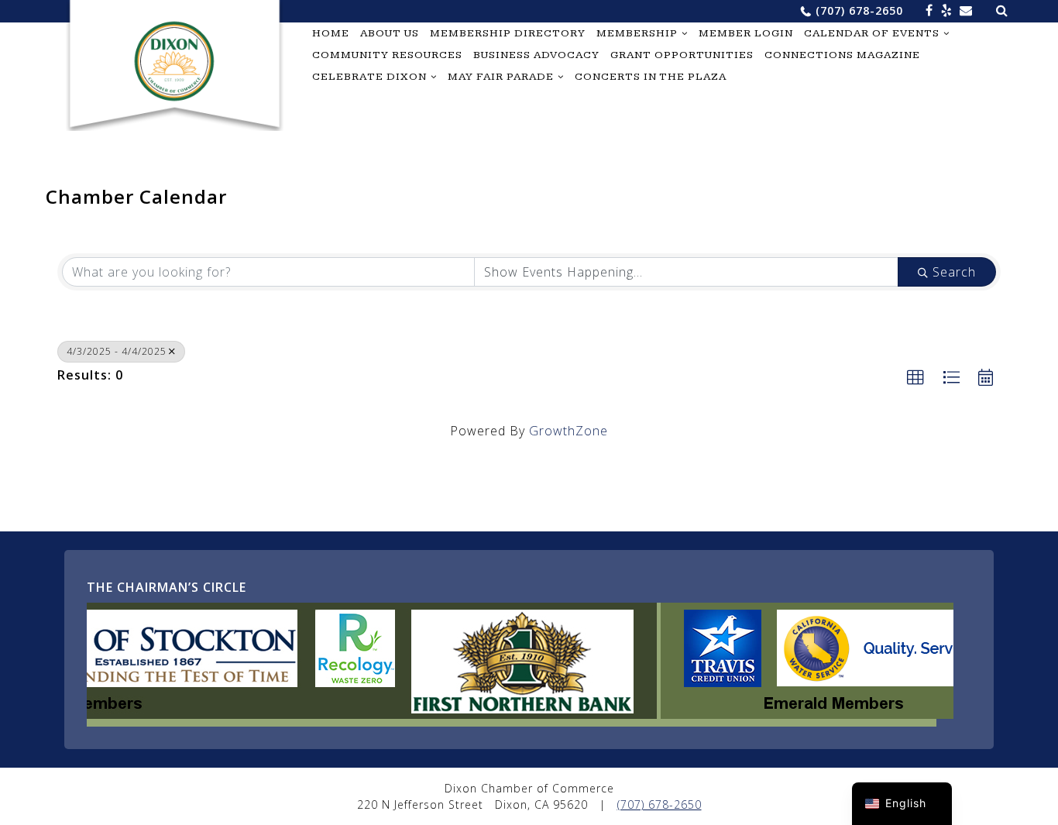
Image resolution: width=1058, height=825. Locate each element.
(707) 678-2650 (859, 10)
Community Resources (387, 55)
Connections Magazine (842, 55)
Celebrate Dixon (369, 76)
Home (330, 33)
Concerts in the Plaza (651, 76)
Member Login (746, 33)
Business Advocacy (536, 55)
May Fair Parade (501, 76)
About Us (389, 33)
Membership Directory (508, 33)
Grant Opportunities (682, 55)
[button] (916, 378)
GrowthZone (568, 430)
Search (954, 271)
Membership (637, 33)
